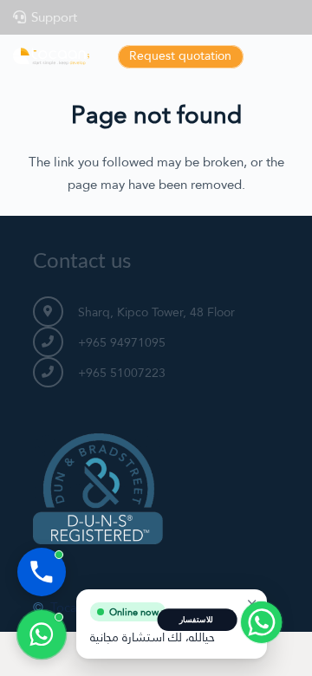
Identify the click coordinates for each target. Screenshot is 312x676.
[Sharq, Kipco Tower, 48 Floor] (56, 311)
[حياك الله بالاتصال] (41, 572)
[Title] (51, 56)
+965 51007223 (122, 372)
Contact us (82, 261)
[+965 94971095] (56, 342)
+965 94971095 (122, 342)
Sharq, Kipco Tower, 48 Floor (156, 312)
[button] (290, 56)
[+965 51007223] (56, 372)
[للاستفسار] (41, 634)
